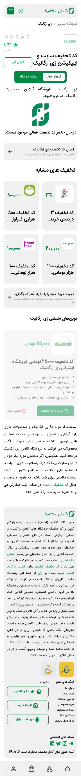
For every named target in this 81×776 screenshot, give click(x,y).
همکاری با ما (67, 715)
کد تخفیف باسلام (55, 485)
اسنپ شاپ (66, 573)
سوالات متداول (65, 710)
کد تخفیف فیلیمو (47, 567)
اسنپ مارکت (16, 567)
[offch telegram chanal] (71, 743)
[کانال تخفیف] (57, 10)
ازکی (40, 573)
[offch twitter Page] (58, 743)
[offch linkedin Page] (52, 743)
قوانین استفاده (66, 699)
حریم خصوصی (66, 704)
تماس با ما (68, 694)
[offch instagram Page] (65, 743)
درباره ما (69, 688)
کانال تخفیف (46, 752)
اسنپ (64, 560)
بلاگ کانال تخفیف (64, 721)
